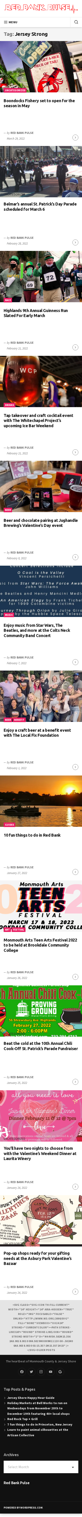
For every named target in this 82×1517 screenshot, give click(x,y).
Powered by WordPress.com (23, 1507)
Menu (13, 22)
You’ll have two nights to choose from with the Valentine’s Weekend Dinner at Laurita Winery (40, 1153)
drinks (9, 405)
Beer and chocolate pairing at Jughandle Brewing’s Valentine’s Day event (41, 523)
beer (8, 510)
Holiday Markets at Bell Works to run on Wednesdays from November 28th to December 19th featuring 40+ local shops (38, 1408)
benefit (19, 719)
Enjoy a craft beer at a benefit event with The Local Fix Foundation (37, 733)
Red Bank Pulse (21, 133)
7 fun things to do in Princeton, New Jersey (39, 1424)
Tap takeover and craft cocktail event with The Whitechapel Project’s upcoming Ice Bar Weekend (38, 420)
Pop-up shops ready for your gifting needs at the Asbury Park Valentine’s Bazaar (38, 1258)
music (9, 615)
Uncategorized (15, 90)
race (8, 300)
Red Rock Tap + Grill (22, 1419)
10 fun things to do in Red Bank (32, 835)
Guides (9, 824)
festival (18, 929)
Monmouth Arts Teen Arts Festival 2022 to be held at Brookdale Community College (40, 945)
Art (7, 929)
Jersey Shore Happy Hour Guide (30, 1398)
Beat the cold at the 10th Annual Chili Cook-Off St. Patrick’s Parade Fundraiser (41, 1046)
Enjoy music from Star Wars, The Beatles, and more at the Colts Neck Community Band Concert (37, 630)
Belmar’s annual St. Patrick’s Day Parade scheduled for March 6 (40, 206)
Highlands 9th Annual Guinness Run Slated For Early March (36, 313)
